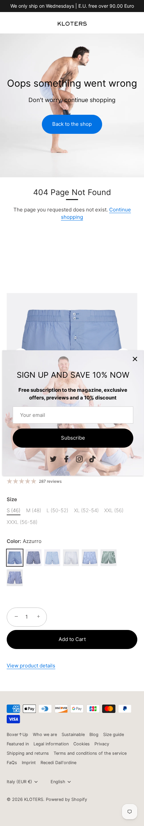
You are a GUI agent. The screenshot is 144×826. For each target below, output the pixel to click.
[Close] (135, 359)
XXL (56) (114, 511)
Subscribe (73, 438)
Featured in (18, 743)
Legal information (51, 743)
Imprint (29, 762)
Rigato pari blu (33, 557)
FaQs (12, 762)
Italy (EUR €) (19, 781)
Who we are (45, 734)
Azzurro (15, 557)
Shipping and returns (28, 753)
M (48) (33, 511)
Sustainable (73, 734)
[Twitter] (53, 459)
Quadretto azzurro (90, 557)
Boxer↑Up (17, 734)
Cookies (81, 743)
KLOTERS (33, 799)
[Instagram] (79, 459)
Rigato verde (108, 557)
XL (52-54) (86, 511)
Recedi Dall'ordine (58, 762)
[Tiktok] (92, 459)
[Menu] (10, 25)
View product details (31, 665)
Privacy (101, 743)
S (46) (13, 511)
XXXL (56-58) (22, 522)
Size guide (113, 734)
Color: (24, 541)
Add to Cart (72, 639)
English (58, 781)
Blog (93, 734)
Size (12, 499)
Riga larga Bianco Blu (15, 577)
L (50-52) (57, 511)
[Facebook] (66, 459)
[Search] (118, 26)
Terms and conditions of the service (90, 753)
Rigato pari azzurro (52, 557)
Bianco (71, 557)
